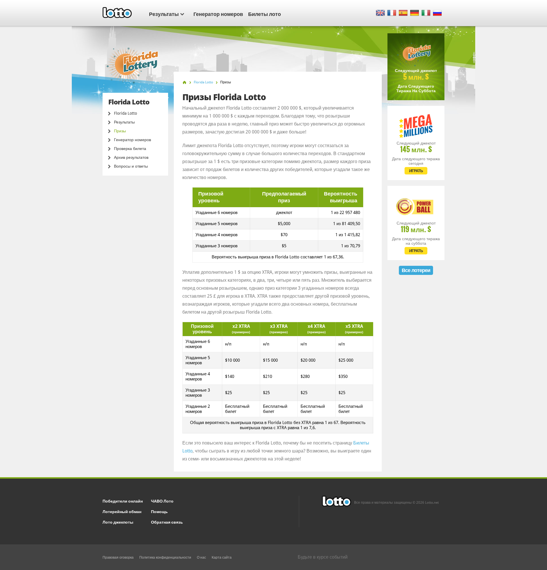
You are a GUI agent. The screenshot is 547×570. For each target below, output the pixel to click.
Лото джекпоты (118, 522)
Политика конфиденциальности (165, 557)
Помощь (159, 511)
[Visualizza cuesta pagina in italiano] (426, 13)
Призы (120, 131)
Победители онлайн (123, 501)
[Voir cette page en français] (391, 13)
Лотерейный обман (122, 511)
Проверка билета (130, 148)
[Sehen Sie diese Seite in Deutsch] (414, 13)
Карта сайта (222, 557)
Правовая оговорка (118, 557)
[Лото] (184, 82)
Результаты (164, 13)
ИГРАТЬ (416, 170)
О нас (201, 557)
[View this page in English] (380, 13)
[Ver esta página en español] (403, 13)
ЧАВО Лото (162, 501)
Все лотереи (416, 270)
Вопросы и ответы (131, 166)
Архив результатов (131, 157)
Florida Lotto (125, 113)
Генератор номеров (218, 13)
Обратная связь (167, 522)
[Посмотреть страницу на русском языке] (437, 13)
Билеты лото (264, 13)
